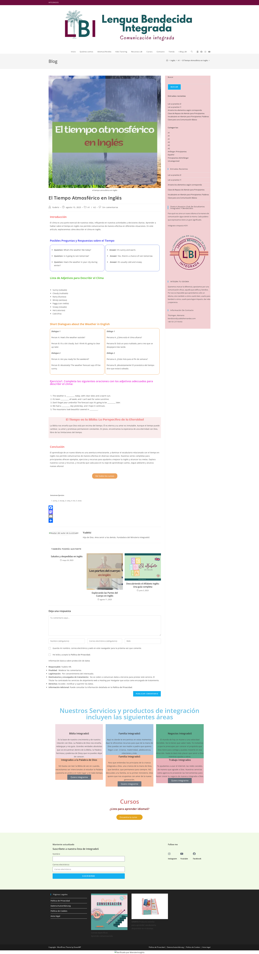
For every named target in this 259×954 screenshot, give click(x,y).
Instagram (172, 858)
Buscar (170, 77)
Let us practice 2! (174, 104)
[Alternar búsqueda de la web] (192, 52)
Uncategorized (173, 161)
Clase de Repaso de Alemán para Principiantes (186, 113)
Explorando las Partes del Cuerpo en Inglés (105, 594)
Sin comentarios (110, 207)
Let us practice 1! (174, 107)
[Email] (105, 516)
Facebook (197, 858)
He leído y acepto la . (71, 654)
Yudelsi (55, 207)
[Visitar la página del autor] (64, 532)
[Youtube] (181, 853)
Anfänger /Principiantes (177, 151)
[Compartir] (105, 520)
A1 (89, 207)
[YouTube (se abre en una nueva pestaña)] (209, 52)
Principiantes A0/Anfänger (178, 158)
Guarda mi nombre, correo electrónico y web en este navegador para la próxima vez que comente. (97, 648)
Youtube (184, 858)
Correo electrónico (61, 864)
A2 (94, 207)
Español (171, 154)
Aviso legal (55, 916)
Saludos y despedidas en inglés (67, 556)
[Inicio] (167, 60)
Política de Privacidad (80, 654)
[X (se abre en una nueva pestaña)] (197, 52)
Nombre (56, 854)
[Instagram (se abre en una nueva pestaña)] (205, 52)
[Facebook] (105, 507)
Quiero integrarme (79, 777)
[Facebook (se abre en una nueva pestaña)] (201, 52)
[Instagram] (169, 853)
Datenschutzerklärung (61, 906)
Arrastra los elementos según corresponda (185, 110)
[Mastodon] (105, 512)
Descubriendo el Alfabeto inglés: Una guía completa (142, 585)
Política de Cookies (59, 911)
